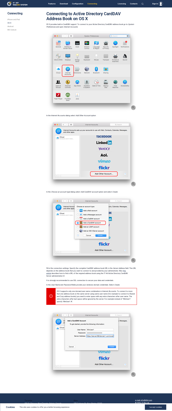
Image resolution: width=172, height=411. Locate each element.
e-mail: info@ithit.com (143, 400)
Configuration (77, 4)
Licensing (122, 4)
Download (64, 4)
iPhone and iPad (13, 19)
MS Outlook (11, 30)
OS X (9, 23)
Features (52, 4)
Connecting (92, 4)
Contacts (133, 4)
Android (10, 26)
